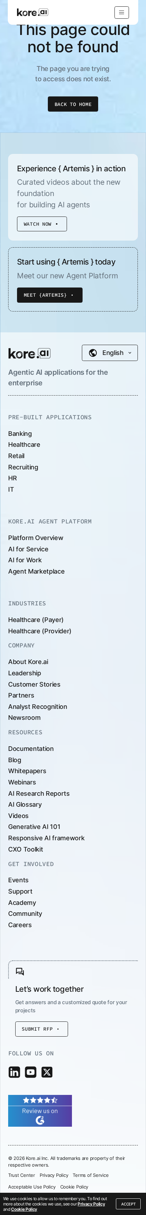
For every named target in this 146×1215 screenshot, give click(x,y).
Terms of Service (90, 1175)
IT (11, 489)
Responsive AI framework (46, 838)
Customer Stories (34, 684)
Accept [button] (128, 1204)
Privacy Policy (91, 1204)
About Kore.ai (28, 661)
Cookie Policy (24, 1209)
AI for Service (28, 549)
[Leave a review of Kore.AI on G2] (40, 1110)
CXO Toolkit (25, 849)
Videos (18, 815)
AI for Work (24, 560)
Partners (21, 695)
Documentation (31, 748)
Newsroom (24, 717)
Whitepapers (27, 771)
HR (12, 478)
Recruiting (23, 467)
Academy (22, 902)
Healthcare (24, 444)
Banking (20, 433)
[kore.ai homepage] (29, 353)
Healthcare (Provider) (40, 631)
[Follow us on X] (47, 1072)
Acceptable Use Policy (31, 1187)
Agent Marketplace (36, 571)
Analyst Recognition (37, 706)
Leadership (24, 673)
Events (18, 880)
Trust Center (21, 1175)
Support (20, 891)
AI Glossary (24, 804)
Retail (16, 456)
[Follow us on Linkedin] (14, 1072)
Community (25, 913)
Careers (20, 925)
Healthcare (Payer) (36, 619)
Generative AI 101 (34, 826)
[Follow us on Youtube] (30, 1072)
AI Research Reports (39, 793)
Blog (14, 760)
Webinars (22, 782)
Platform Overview (35, 537)
